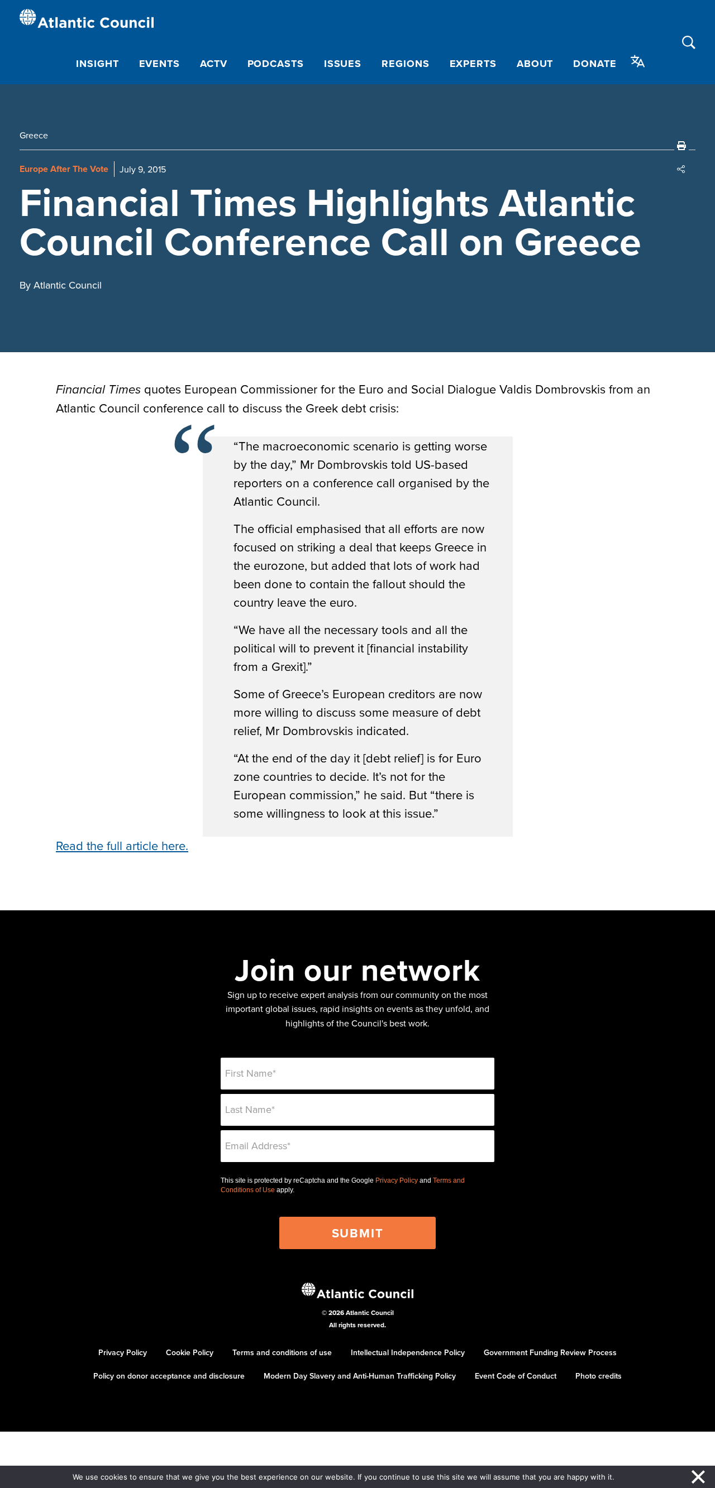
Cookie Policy (189, 1352)
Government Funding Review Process (550, 1352)
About (535, 63)
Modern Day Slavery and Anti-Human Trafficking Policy (360, 1375)
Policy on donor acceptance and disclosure (169, 1375)
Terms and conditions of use (282, 1352)
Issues (342, 63)
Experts (473, 63)
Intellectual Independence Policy (408, 1352)
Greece (34, 135)
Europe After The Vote (64, 168)
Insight (97, 63)
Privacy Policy (396, 1180)
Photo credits (598, 1375)
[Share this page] (681, 169)
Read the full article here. (122, 845)
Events (159, 63)
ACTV (213, 63)
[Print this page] (681, 145)
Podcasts (275, 63)
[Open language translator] (638, 61)
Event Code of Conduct (515, 1375)
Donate (594, 63)
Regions (405, 63)
